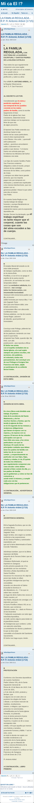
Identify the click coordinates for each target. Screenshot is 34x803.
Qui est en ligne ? (7, 784)
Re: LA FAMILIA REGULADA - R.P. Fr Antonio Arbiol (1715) (15, 254)
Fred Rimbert (17, 798)
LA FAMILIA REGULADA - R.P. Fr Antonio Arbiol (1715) (16, 19)
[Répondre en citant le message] (29, 30)
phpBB (10, 796)
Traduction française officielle (15, 799)
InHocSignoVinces (9, 29)
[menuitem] (5, 9)
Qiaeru (23, 799)
